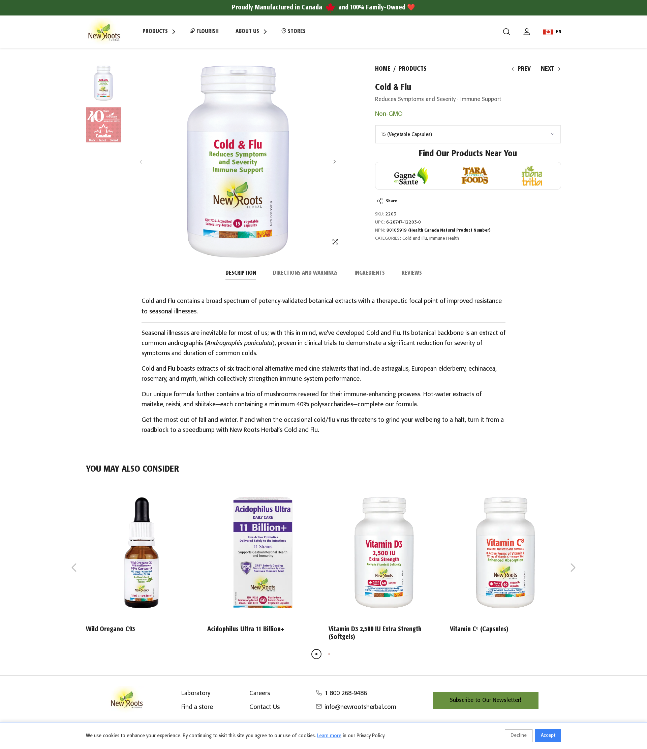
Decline (519, 735)
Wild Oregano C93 (110, 629)
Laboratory (195, 693)
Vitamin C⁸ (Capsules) (479, 629)
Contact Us (264, 707)
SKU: (379, 214)
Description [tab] (240, 273)
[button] (334, 161)
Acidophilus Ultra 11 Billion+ (245, 629)
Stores (296, 31)
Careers (259, 693)
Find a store (197, 707)
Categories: (388, 238)
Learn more (329, 736)
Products (413, 69)
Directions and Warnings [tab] (305, 273)
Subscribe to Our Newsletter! (485, 700)
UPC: (380, 222)
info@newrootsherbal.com (360, 707)
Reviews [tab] (412, 273)
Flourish (207, 31)
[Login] (527, 31)
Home (383, 69)
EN (558, 32)
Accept (548, 735)
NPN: (380, 230)
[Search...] (506, 31)
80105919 (439, 230)
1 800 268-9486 (346, 693)
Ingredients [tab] (370, 273)
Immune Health (444, 238)
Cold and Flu (414, 238)
